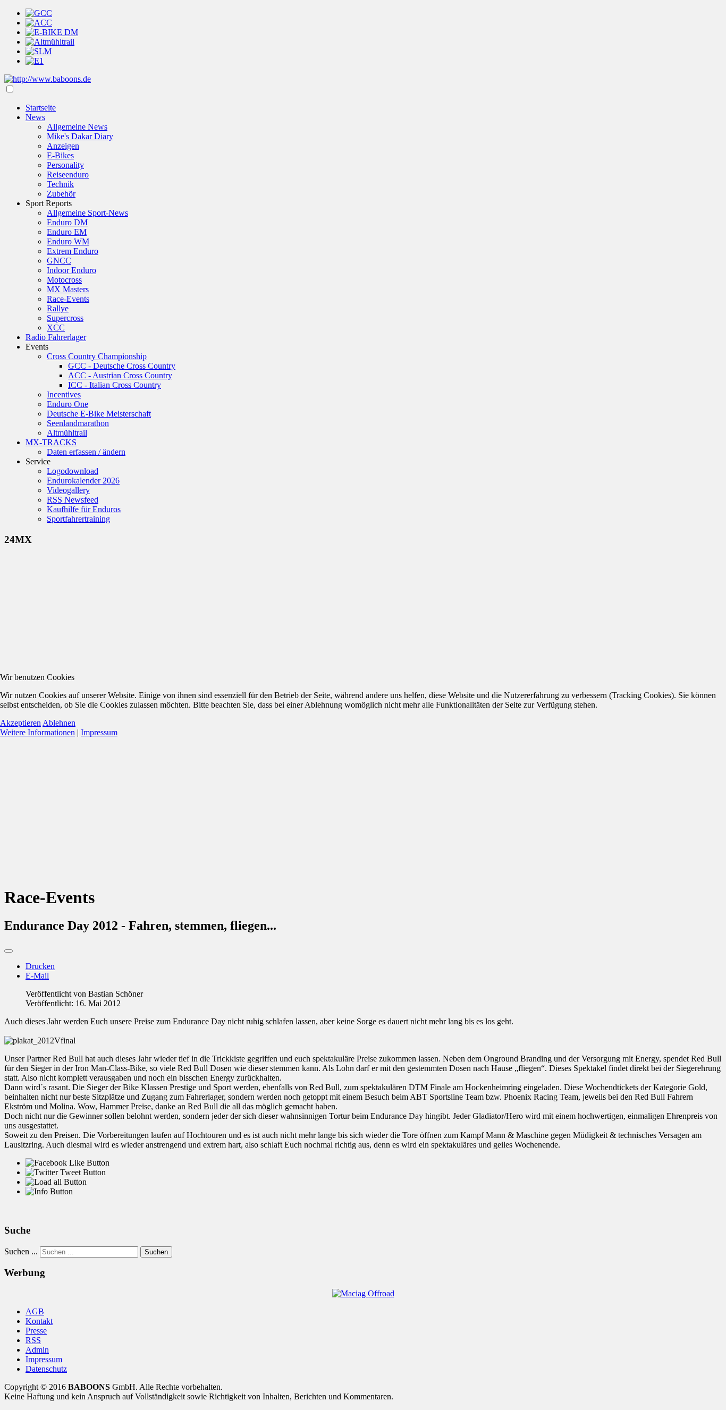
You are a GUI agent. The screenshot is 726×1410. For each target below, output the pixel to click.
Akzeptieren (20, 722)
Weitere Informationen (37, 732)
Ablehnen (59, 722)
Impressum (99, 732)
